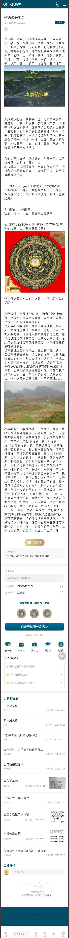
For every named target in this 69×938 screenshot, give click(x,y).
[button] (13, 4)
